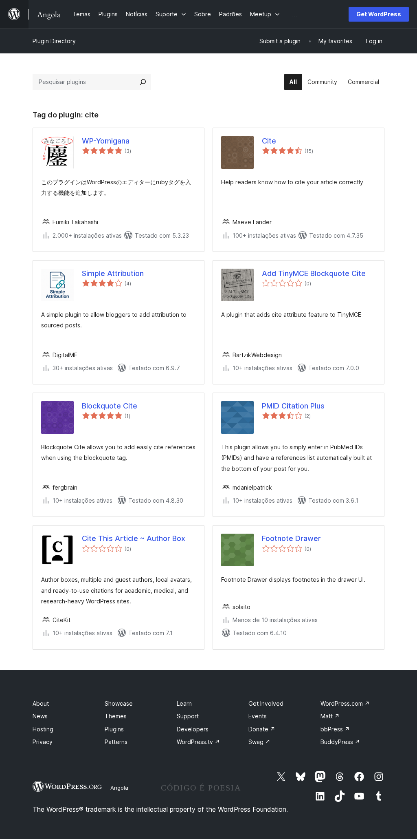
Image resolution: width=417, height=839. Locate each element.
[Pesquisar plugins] (143, 82)
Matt (330, 716)
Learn (184, 703)
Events (257, 716)
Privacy (43, 741)
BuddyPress (340, 741)
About (41, 703)
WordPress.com (345, 703)
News (40, 716)
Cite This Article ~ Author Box (133, 538)
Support (188, 716)
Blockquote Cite (109, 406)
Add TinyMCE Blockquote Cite (314, 273)
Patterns (116, 741)
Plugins (114, 729)
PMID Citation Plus (293, 406)
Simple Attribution (113, 273)
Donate (261, 729)
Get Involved (265, 703)
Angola (119, 787)
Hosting (43, 729)
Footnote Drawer (291, 538)
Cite (269, 141)
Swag (259, 741)
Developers (192, 729)
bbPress (335, 729)
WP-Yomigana (105, 141)
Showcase (119, 703)
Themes (116, 716)
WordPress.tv (198, 741)
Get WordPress (378, 14)
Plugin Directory (54, 41)
